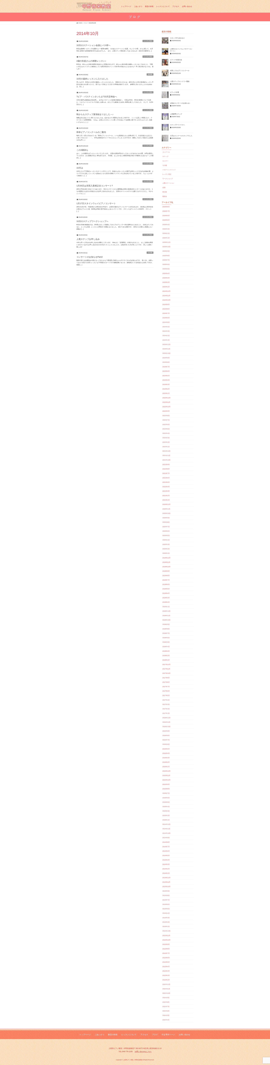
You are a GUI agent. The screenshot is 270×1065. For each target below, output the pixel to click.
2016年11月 (166, 722)
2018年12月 (166, 611)
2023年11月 (166, 349)
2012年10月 (166, 940)
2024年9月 (166, 304)
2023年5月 (166, 375)
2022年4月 (166, 433)
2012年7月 (166, 953)
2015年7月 (166, 793)
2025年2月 (166, 282)
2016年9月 (166, 731)
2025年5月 (166, 269)
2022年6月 (166, 424)
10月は (79, 168)
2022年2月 (166, 442)
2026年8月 (166, 207)
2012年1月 (166, 980)
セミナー (165, 161)
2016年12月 (166, 718)
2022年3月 (166, 438)
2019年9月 (166, 571)
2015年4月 (166, 806)
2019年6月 (166, 584)
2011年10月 (166, 993)
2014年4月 (166, 860)
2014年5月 (166, 855)
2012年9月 (166, 944)
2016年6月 (166, 744)
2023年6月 (166, 371)
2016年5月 (166, 749)
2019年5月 (166, 589)
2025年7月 (166, 260)
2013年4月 (166, 913)
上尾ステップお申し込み (88, 239)
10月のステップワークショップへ (92, 221)
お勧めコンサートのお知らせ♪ (180, 103)
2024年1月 (166, 340)
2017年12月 (166, 664)
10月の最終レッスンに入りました (92, 79)
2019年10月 (166, 566)
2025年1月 (166, 287)
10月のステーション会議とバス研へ (93, 45)
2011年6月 (165, 1011)
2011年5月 (165, 1015)
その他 (150, 252)
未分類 (150, 74)
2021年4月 (166, 486)
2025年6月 (166, 264)
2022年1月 (166, 446)
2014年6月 (166, 851)
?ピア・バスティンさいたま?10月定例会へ (96, 96)
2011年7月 (165, 1006)
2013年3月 (166, 917)
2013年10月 (166, 886)
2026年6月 (166, 215)
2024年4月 (166, 327)
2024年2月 (166, 335)
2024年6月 (166, 318)
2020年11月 (166, 509)
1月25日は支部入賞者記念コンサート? (94, 186)
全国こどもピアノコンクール (179, 70)
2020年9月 (166, 518)
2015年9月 (166, 784)
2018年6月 (166, 638)
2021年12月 (166, 451)
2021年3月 (166, 491)
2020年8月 (166, 522)
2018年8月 (166, 629)
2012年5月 (166, 962)
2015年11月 (166, 775)
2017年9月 (166, 678)
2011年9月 (165, 997)
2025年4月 (166, 273)
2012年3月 (166, 971)
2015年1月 (166, 820)
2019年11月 (166, 562)
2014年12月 (166, 824)
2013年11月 (166, 882)
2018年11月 (166, 615)
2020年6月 (166, 531)
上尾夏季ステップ (176, 114)
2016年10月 (166, 726)
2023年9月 (166, 358)
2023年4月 (166, 380)
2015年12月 (166, 771)
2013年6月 (166, 904)
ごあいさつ (99, 1035)
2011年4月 (165, 1020)
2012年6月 (166, 957)
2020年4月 (166, 540)
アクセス (144, 1035)
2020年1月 (166, 553)
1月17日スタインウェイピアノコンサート (96, 203)
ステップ (165, 156)
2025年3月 (166, 278)
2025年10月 (166, 247)
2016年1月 (166, 766)
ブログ (155, 1035)
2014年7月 (166, 846)
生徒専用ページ (168, 1035)
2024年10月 (166, 300)
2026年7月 (166, 211)
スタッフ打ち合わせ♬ (177, 38)
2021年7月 (166, 473)
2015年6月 (166, 798)
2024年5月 (166, 322)
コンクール (166, 152)
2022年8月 (166, 415)
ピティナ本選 (174, 92)
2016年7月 (166, 740)
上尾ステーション (168, 183)
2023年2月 (166, 389)
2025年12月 (166, 242)
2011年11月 (166, 989)
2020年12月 (166, 504)
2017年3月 (166, 704)
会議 (163, 187)
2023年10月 (166, 353)
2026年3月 (166, 229)
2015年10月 (166, 780)
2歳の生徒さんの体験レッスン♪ (91, 61)
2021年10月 (166, 460)
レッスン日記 (148, 41)
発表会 (164, 196)
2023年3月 (166, 384)
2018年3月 (166, 651)
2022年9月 (166, 411)
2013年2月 (166, 922)
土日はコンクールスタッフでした (181, 135)
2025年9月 (166, 251)
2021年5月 (166, 482)
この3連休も (82, 150)
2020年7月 (166, 526)
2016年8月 (166, 735)
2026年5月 (166, 220)
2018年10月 (166, 620)
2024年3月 (166, 331)
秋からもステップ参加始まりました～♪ (94, 114)
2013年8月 (166, 895)
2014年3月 (166, 864)
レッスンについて (129, 1035)
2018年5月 (166, 642)
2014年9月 (166, 837)
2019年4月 (166, 593)
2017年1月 (166, 713)
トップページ (85, 1035)
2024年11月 (166, 295)
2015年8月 (166, 789)
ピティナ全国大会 (176, 60)
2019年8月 (166, 575)
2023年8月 (166, 362)
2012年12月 (166, 931)
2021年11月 (166, 455)
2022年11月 (166, 402)
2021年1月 (166, 500)
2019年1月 (166, 607)
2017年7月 (166, 686)
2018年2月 (166, 655)
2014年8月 (166, 842)
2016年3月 (166, 758)
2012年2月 (166, 975)
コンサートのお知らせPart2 (89, 257)
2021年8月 (166, 469)
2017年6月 (166, 691)
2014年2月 (166, 869)
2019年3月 (166, 598)
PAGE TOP (262, 1031)
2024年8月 (166, 309)
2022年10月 (166, 406)
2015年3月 (166, 811)
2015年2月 (166, 815)
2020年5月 (166, 535)
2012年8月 (166, 949)
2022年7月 (166, 420)
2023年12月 (166, 344)
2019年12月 (166, 558)
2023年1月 (166, 393)
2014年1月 (166, 873)
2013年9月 (166, 891)
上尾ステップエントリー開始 (179, 81)
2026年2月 (166, 233)
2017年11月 (166, 669)
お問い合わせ (184, 1035)
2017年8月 (166, 682)
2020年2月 (166, 549)
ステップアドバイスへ (177, 125)
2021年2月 (166, 495)
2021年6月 (166, 478)
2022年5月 (166, 429)
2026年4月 (166, 224)
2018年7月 (166, 633)
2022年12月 (166, 398)
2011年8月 (165, 1002)
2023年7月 (166, 367)
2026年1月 (166, 238)
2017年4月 (166, 700)
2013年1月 (166, 926)
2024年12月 (166, 291)
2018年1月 (166, 660)
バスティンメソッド (169, 170)
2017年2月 (166, 709)
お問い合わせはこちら (143, 1051)
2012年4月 (166, 966)
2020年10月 (166, 513)
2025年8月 (166, 255)
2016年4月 (166, 753)
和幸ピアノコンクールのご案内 (91, 132)
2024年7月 (166, 313)
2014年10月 (166, 833)
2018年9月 (166, 624)
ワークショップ (167, 178)
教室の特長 (112, 1035)
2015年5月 (166, 802)
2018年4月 (166, 646)
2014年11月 (166, 829)
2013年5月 (166, 909)
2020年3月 (166, 544)
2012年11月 (166, 935)
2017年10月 (166, 673)
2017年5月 (166, 695)
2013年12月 (166, 877)
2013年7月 (166, 900)
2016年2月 (166, 762)
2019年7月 (166, 580)
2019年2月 (166, 602)
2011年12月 (166, 984)
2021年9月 (166, 464)
